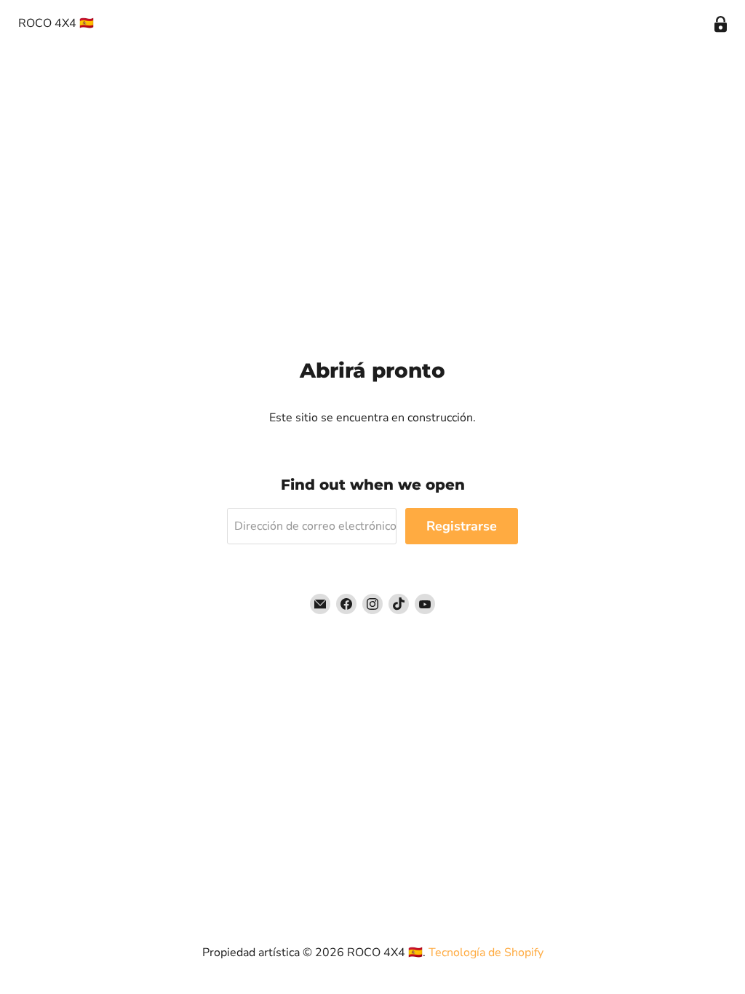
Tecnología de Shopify (486, 953)
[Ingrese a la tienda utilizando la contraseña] (720, 24)
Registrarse (461, 526)
